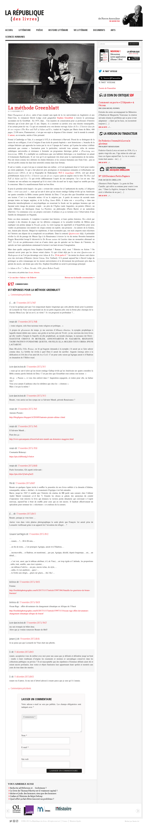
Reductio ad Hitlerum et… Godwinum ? (28, 788)
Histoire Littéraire (58, 30)
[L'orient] (16, 812)
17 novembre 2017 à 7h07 (26, 302)
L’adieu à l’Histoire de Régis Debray (26, 796)
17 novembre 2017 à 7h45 (27, 426)
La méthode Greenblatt (33, 108)
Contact (64, 821)
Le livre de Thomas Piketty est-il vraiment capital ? (34, 790)
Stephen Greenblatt (65, 117)
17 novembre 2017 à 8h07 (25, 483)
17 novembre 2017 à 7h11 (36, 366)
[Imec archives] (44, 812)
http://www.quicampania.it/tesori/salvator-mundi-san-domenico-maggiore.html (41, 439)
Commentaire (29, 716)
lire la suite (105, 127)
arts (113, 30)
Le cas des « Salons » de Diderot (23, 277)
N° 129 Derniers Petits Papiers (114, 176)
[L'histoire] (63, 812)
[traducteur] (119, 135)
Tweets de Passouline (107, 88)
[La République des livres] (25, 20)
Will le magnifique (66, 172)
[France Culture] (28, 815)
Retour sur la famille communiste (79, 277)
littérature (25, 30)
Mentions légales (75, 821)
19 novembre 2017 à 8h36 (29, 638)
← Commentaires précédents (19, 294)
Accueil (9, 30)
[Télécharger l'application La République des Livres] (119, 61)
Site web (24, 759)
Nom (23, 735)
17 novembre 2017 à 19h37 (36, 622)
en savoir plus (114, 21)
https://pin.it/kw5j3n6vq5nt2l (21, 474)
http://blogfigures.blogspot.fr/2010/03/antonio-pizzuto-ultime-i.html (37, 417)
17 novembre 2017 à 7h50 (27, 448)
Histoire (36, 272)
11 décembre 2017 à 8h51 (24, 651)
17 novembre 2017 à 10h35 (30, 582)
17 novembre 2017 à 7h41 (27, 408)
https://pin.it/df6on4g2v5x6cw (21, 456)
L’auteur (11, 135)
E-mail (24, 747)
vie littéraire (81, 30)
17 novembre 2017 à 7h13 (36, 395)
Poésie (39, 30)
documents (99, 30)
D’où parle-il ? (61, 255)
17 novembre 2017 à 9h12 (38, 534)
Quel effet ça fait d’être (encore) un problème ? (32, 799)
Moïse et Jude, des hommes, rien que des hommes (33, 793)
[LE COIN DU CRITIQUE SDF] (119, 97)
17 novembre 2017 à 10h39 (30, 602)
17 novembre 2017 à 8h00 (27, 465)
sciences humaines (15, 36)
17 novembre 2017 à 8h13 (26, 513)
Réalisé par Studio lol (132, 821)
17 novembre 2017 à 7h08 (27, 321)
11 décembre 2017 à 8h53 (24, 676)
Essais (31, 272)
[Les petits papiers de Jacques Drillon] (119, 170)
